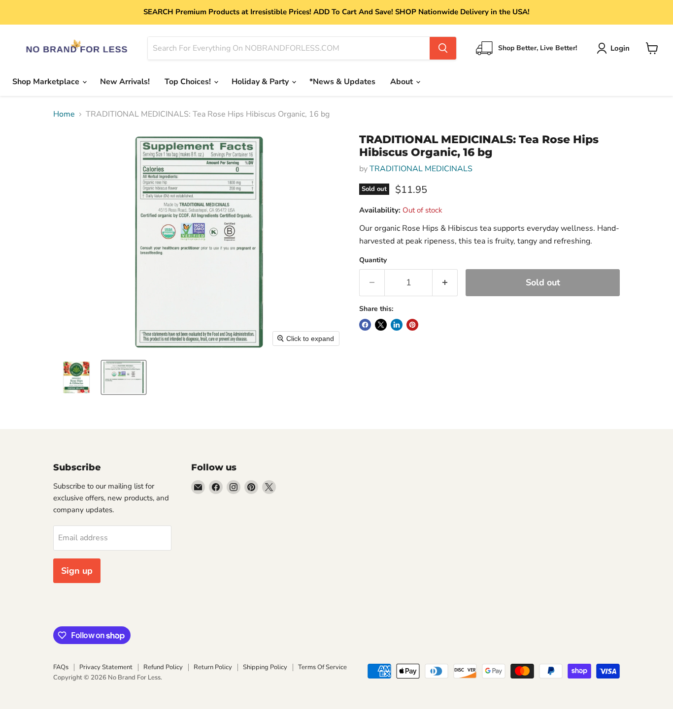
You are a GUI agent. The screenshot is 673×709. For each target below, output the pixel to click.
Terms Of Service (322, 667)
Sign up (77, 571)
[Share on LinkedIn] (397, 325)
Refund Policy (163, 667)
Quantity (373, 260)
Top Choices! (189, 81)
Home (64, 114)
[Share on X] (381, 325)
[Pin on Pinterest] (412, 325)
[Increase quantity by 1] (445, 282)
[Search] (443, 48)
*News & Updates (342, 81)
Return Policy (213, 667)
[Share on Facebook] (365, 325)
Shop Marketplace (46, 81)
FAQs (60, 667)
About (402, 81)
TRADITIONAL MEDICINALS (421, 168)
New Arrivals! (125, 81)
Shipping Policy (265, 667)
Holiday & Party (261, 81)
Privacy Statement (106, 667)
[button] (615, 48)
